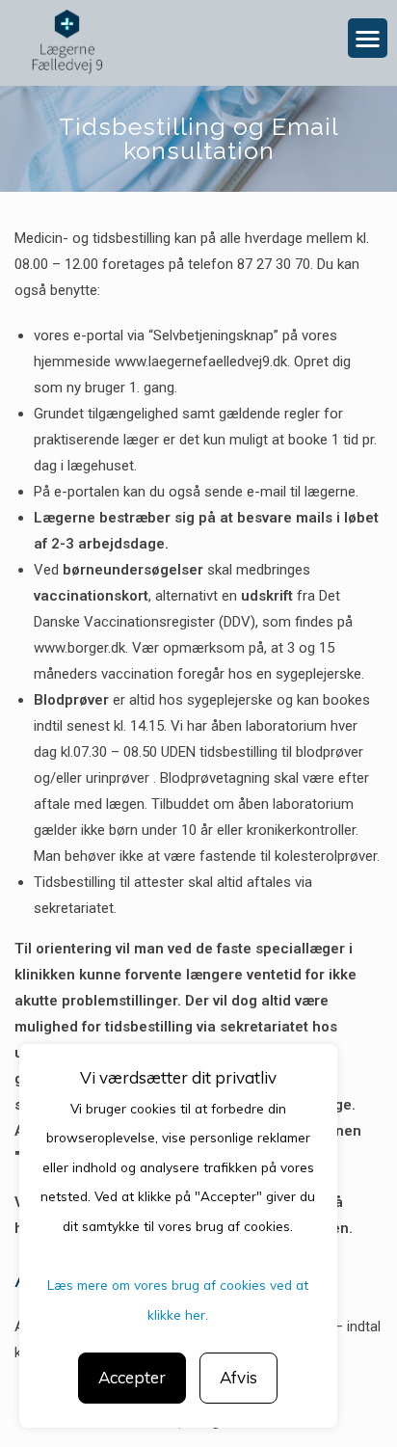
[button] (367, 38)
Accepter (132, 1377)
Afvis (238, 1377)
